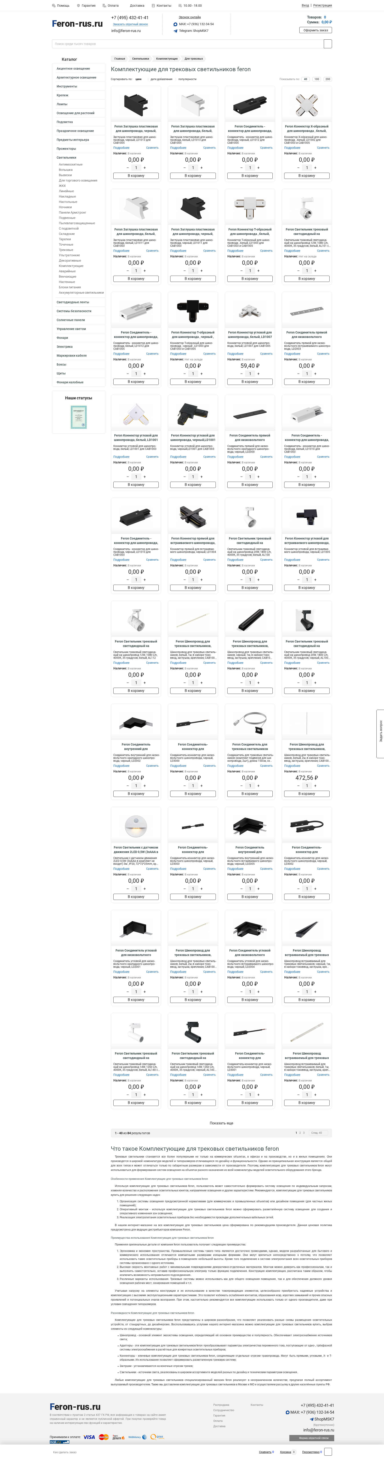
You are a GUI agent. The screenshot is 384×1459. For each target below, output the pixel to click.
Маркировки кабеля (72, 355)
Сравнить (265, 1452)
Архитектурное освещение (76, 77)
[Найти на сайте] (328, 43)
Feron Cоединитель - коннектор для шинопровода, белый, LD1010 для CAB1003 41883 (307, 438)
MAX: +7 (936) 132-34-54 (196, 24)
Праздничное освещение (75, 131)
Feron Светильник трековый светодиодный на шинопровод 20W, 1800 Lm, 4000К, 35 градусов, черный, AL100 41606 (307, 644)
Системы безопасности (74, 311)
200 (328, 79)
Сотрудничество (223, 1410)
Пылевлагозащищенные (77, 223)
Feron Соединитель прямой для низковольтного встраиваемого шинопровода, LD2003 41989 (306, 335)
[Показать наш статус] (78, 417)
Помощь (63, 5)
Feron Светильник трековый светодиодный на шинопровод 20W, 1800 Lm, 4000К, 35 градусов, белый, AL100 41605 (250, 541)
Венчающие (67, 276)
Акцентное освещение (73, 68)
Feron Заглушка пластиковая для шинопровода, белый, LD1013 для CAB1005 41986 (193, 129)
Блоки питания (70, 287)
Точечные (66, 244)
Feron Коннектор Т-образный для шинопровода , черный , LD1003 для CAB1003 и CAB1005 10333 (192, 335)
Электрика (65, 346)
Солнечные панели (71, 320)
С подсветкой (69, 228)
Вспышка (66, 170)
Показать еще (221, 1123)
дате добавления (161, 79)
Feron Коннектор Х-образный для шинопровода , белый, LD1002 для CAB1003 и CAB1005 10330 (306, 129)
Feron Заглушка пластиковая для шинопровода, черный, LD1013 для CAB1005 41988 (136, 129)
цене (138, 79)
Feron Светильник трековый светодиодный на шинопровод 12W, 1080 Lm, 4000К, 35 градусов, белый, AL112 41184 (136, 644)
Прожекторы (66, 148)
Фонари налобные (70, 382)
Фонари (62, 337)
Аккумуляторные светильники (81, 292)
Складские (67, 234)
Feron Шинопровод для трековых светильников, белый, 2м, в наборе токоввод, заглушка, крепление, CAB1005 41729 (307, 747)
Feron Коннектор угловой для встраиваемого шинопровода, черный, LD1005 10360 (306, 541)
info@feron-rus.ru (318, 1430)
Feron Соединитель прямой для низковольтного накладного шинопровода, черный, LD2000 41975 (250, 438)
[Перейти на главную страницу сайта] (77, 24)
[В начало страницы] (328, 1452)
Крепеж (62, 95)
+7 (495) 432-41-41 (129, 17)
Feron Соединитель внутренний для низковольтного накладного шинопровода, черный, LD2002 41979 (136, 747)
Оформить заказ (316, 30)
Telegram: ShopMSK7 (193, 30)
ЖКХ (62, 186)
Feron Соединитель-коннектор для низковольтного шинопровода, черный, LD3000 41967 (193, 747)
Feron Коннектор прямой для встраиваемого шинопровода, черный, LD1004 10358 (192, 541)
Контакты (164, 5)
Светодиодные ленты (73, 302)
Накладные (67, 196)
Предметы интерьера (73, 139)
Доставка (136, 5)
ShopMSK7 (324, 1419)
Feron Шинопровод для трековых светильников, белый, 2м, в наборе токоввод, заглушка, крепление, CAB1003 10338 (193, 953)
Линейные (66, 191)
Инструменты (67, 86)
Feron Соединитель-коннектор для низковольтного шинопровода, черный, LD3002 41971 (307, 850)
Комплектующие (71, 266)
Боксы (61, 364)
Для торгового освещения (78, 180)
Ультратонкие (69, 255)
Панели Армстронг (72, 212)
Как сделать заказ (64, 1452)
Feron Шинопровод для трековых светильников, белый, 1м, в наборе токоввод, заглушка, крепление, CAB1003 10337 (193, 644)
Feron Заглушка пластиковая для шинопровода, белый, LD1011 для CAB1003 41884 (136, 232)
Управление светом (71, 329)
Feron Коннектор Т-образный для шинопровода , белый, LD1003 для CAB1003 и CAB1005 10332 (250, 232)
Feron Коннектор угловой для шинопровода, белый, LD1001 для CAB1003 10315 (136, 438)
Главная (119, 58)
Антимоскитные (70, 164)
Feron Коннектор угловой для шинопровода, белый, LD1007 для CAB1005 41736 (250, 335)
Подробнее (121, 148)
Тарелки (65, 239)
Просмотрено (311, 1452)
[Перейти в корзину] (302, 20)
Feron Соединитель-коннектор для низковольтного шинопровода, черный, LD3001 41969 (250, 1056)
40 (305, 79)
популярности (187, 79)
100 (316, 79)
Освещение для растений (75, 113)
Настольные (68, 202)
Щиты (61, 373)
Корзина (285, 1452)
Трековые (66, 250)
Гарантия (89, 5)
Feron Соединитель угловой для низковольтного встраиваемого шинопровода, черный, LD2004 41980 (250, 953)
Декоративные (70, 260)
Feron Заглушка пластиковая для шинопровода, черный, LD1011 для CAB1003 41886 (193, 232)
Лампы (62, 104)
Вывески (65, 175)
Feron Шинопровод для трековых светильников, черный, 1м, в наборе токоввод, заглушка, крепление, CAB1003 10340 (250, 644)
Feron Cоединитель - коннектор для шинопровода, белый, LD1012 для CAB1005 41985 (136, 335)
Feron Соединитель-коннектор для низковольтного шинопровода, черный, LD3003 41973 (193, 850)
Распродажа (221, 1404)
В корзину (136, 176)
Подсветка (65, 122)
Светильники (66, 157)
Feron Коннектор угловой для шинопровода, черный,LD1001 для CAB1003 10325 (193, 438)
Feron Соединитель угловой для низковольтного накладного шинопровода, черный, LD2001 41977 (136, 953)
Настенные (67, 282)
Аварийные (67, 271)
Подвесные (67, 218)
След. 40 (316, 1132)
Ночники (65, 207)
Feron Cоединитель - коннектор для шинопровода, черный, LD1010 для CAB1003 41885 (136, 541)
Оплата (113, 5)
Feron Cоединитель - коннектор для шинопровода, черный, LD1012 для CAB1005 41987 (250, 129)
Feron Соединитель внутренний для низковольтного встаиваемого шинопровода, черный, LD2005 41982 (250, 850)
